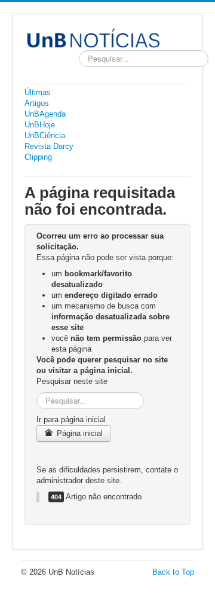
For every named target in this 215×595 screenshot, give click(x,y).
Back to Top (173, 571)
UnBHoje (39, 124)
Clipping (38, 156)
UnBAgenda (45, 113)
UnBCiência (44, 135)
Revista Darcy (48, 146)
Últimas (37, 92)
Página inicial (78, 433)
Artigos (36, 103)
